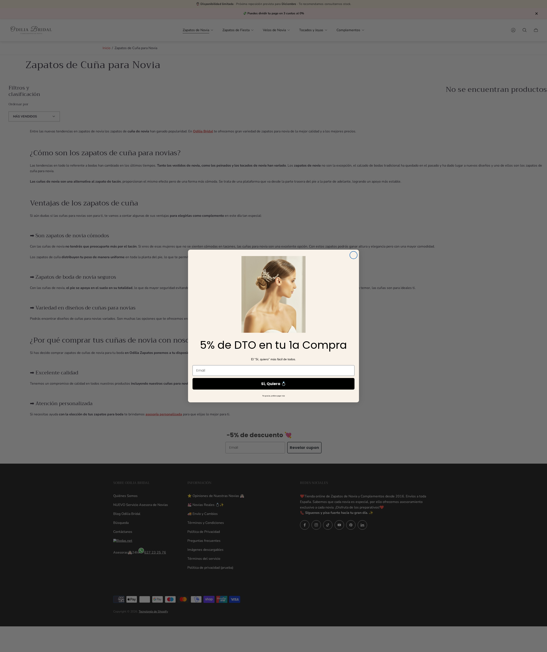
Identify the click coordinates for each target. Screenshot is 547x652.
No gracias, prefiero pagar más (273, 396)
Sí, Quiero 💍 (273, 383)
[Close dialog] (353, 255)
